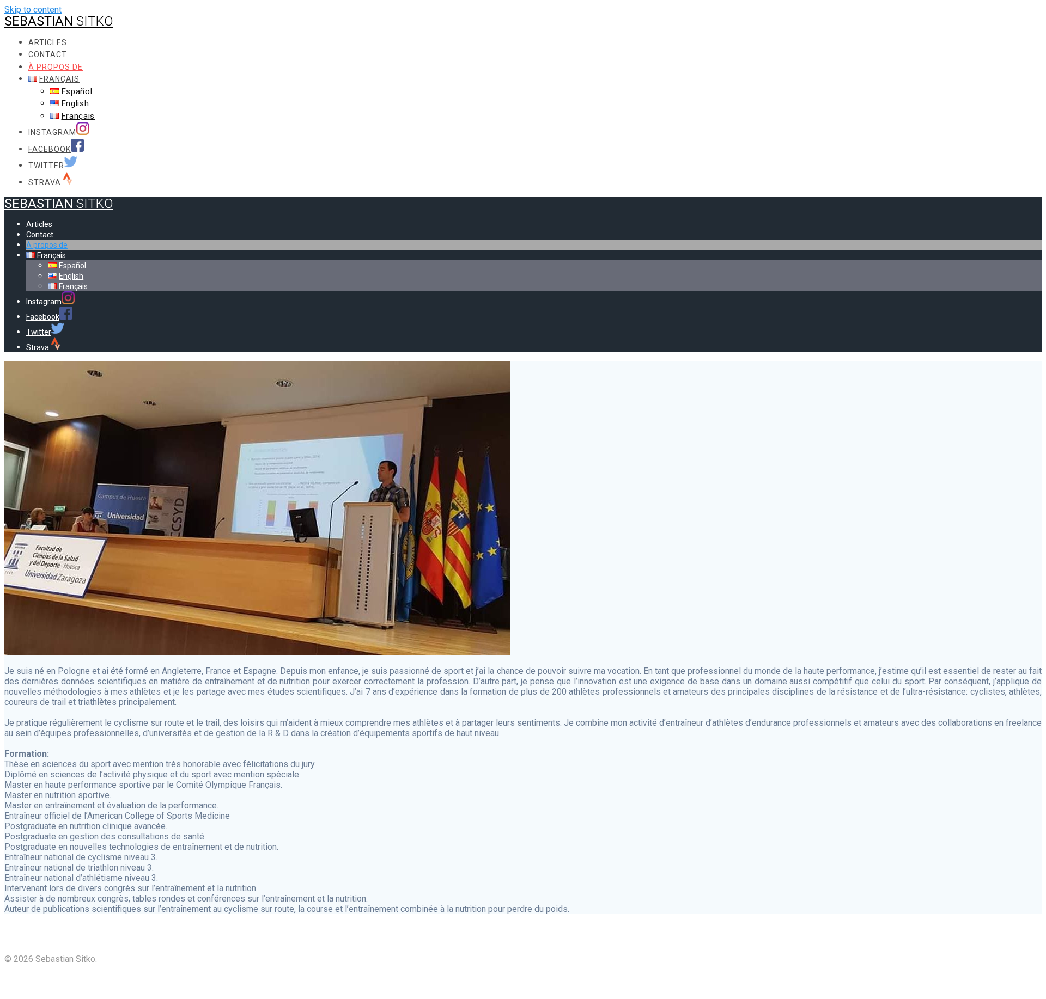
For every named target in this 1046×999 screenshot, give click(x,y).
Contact (47, 54)
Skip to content (33, 9)
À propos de (55, 67)
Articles (47, 42)
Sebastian (58, 21)
